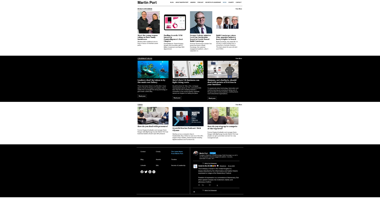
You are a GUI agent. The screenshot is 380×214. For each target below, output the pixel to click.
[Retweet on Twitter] (203, 163)
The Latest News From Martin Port (177, 152)
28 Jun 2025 (231, 166)
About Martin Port (182, 2)
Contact (238, 2)
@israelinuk (223, 166)
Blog (172, 2)
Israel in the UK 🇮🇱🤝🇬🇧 (207, 166)
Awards (193, 2)
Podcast (200, 2)
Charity (231, 2)
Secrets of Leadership (213, 2)
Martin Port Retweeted (211, 163)
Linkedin (143, 165)
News (224, 2)
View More (239, 9)
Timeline (174, 159)
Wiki (157, 165)
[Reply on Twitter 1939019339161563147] (199, 185)
